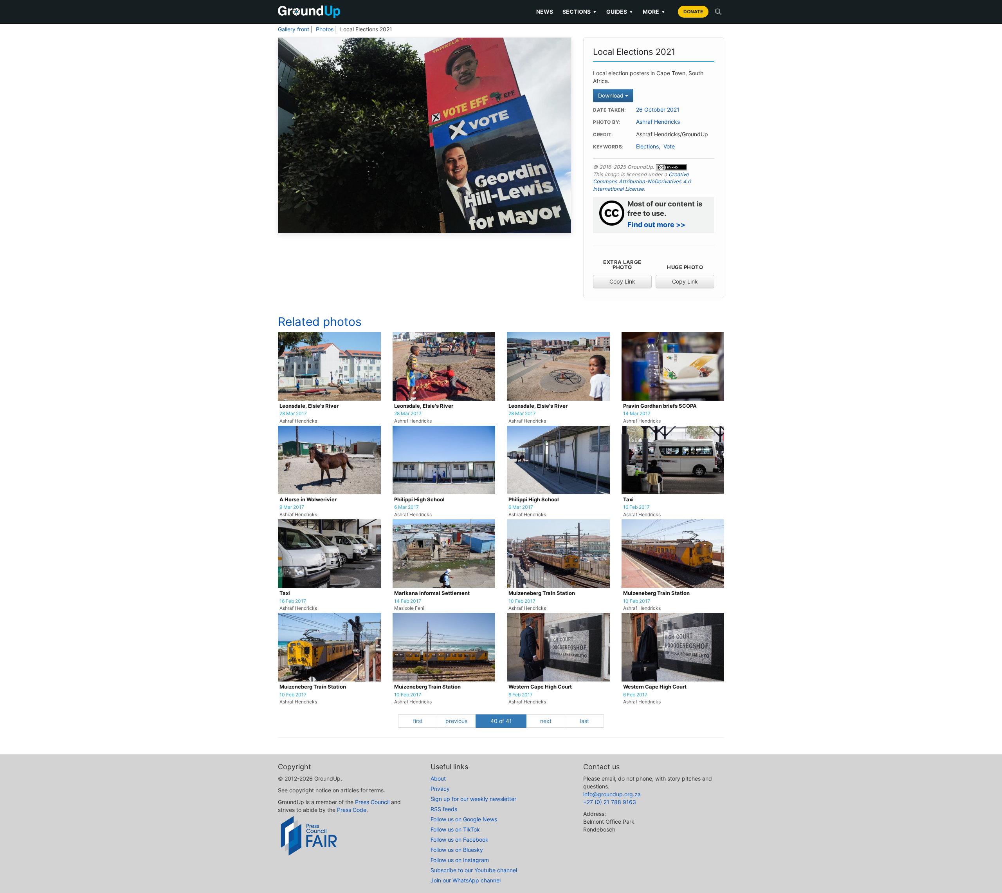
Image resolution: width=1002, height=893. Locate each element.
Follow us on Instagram (460, 860)
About (438, 778)
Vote (669, 146)
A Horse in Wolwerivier (308, 500)
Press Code (351, 809)
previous (456, 721)
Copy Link (622, 281)
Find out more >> (656, 225)
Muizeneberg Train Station (541, 593)
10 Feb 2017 (521, 601)
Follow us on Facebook (459, 839)
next (545, 721)
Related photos (320, 322)
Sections (579, 11)
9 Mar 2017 (291, 507)
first (418, 721)
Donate (693, 11)
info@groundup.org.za (612, 794)
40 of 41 (501, 721)
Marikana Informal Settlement (432, 593)
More (654, 11)
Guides (619, 11)
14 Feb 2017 (407, 601)
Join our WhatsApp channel (466, 880)
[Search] (718, 12)
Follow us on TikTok (455, 829)
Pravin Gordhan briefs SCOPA (660, 406)
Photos (324, 29)
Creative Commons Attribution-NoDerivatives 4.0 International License (642, 181)
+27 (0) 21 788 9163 (609, 802)
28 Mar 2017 (293, 413)
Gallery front (293, 29)
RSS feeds (444, 809)
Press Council (372, 802)
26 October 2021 (657, 110)
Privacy (440, 788)
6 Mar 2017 (406, 507)
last (584, 721)
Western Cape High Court (540, 687)
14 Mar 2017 (637, 413)
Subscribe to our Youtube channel (474, 870)
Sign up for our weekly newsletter (473, 798)
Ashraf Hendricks (658, 122)
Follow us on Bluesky (457, 849)
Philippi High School (419, 500)
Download (611, 95)
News (544, 11)
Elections (647, 146)
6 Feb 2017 (520, 695)
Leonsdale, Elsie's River (309, 406)
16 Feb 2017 (636, 507)
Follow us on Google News (464, 819)
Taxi (628, 500)
